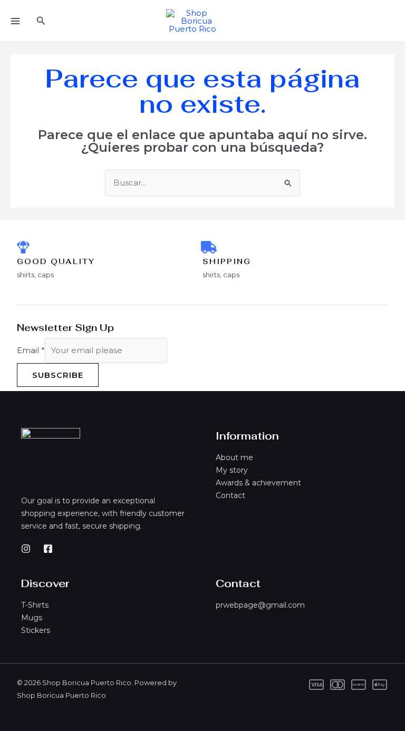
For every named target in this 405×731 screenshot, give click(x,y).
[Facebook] (48, 548)
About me (234, 457)
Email (31, 350)
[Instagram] (26, 548)
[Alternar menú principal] (15, 21)
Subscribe (57, 375)
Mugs (31, 617)
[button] (41, 21)
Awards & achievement (258, 483)
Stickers (35, 630)
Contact (230, 495)
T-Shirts (35, 605)
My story (232, 470)
